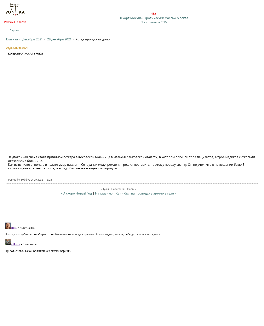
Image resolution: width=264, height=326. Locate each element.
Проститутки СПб (154, 22)
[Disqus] (132, 269)
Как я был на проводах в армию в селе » (146, 193)
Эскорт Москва (130, 18)
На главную (103, 193)
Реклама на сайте (15, 22)
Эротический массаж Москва (166, 18)
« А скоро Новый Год (76, 193)
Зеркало (15, 30)
